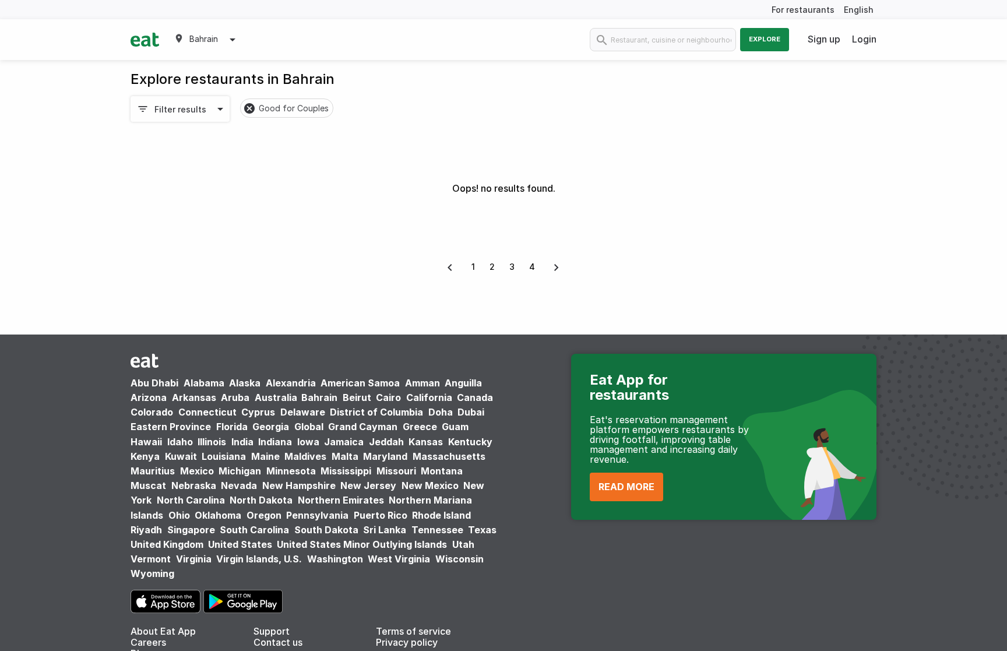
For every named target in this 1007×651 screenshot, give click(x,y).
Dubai (470, 412)
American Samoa (360, 383)
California (429, 397)
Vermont (151, 559)
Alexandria (291, 383)
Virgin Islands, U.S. (259, 559)
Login (864, 39)
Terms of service (413, 631)
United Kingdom (168, 544)
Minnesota (291, 471)
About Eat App (163, 631)
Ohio (179, 515)
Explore (764, 39)
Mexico (197, 471)
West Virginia (399, 559)
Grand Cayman (362, 426)
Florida (232, 426)
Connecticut (207, 412)
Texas (482, 530)
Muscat (148, 485)
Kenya (145, 456)
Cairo (388, 397)
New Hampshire (299, 485)
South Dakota (326, 530)
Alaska (244, 383)
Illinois (212, 442)
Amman (422, 383)
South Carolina (254, 530)
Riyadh (146, 530)
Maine (265, 456)
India (242, 442)
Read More (626, 486)
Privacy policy (407, 642)
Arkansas (194, 397)
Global (308, 426)
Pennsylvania (317, 515)
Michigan (240, 471)
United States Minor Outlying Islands (362, 544)
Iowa (308, 442)
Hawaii (146, 442)
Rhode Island (441, 515)
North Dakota (261, 500)
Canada (475, 397)
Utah (463, 544)
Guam (455, 426)
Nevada (239, 485)
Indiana (275, 442)
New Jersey (368, 485)
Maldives (305, 456)
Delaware (302, 412)
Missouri (396, 471)
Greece (420, 426)
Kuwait (181, 456)
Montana (442, 471)
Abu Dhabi (154, 383)
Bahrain (319, 397)
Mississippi (346, 471)
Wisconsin (459, 559)
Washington (335, 559)
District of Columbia (376, 412)
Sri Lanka (384, 530)
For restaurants (803, 10)
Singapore (191, 530)
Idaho (180, 442)
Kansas (426, 442)
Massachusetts (449, 456)
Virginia (194, 559)
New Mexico (430, 485)
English (859, 10)
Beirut (357, 397)
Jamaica (344, 442)
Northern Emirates (341, 500)
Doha (440, 412)
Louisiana (224, 456)
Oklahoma (218, 515)
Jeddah (386, 442)
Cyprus (258, 412)
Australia (277, 397)
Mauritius (153, 471)
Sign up (824, 39)
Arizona (149, 397)
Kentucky (470, 442)
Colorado (152, 412)
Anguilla (463, 383)
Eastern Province (171, 426)
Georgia (270, 426)
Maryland (385, 456)
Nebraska (193, 485)
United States (240, 544)
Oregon (264, 515)
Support (271, 631)
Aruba (235, 397)
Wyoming (152, 573)
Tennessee (437, 530)
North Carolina (191, 500)
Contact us (277, 642)
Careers (148, 642)
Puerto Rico (380, 515)
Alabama (204, 383)
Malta (345, 456)
